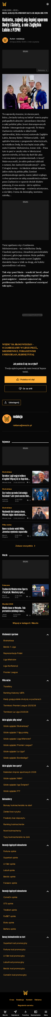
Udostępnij (14, 402)
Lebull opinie (9, 870)
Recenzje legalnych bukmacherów (14, 845)
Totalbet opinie (10, 910)
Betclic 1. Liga (9, 647)
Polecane (6, 585)
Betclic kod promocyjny (14, 968)
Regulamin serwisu (25, 1005)
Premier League (10, 672)
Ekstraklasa (7, 472)
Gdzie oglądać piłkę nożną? (12, 719)
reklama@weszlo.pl (22, 425)
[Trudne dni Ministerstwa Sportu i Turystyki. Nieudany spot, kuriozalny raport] (25, 591)
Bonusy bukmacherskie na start (17, 805)
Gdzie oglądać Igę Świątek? (16, 784)
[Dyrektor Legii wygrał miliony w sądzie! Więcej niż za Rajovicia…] (25, 477)
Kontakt (29, 1000)
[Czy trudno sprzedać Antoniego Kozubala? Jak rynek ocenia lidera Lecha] (25, 495)
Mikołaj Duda (6, 482)
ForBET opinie (9, 916)
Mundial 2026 (7, 604)
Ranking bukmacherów (13, 824)
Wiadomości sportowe (10, 634)
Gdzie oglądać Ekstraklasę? (15, 726)
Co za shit (27, 388)
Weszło (15, 10)
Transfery (7, 686)
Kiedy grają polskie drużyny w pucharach (22, 699)
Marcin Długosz (5, 536)
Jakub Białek (4, 615)
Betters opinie (9, 929)
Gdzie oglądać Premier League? (17, 745)
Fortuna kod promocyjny (14, 949)
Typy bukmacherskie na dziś (16, 837)
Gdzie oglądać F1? (11, 791)
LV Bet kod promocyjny (14, 956)
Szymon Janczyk (5, 500)
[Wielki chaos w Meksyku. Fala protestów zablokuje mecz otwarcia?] (25, 610)
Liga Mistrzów (9, 659)
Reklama (38, 1000)
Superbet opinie (10, 857)
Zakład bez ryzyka (12, 811)
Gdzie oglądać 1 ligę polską (15, 732)
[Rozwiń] (46, 634)
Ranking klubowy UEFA (13, 693)
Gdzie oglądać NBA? (12, 778)
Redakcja (20, 1000)
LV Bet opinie (9, 864)
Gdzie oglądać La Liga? (14, 751)
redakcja (20, 38)
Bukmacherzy (7, 799)
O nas (11, 1000)
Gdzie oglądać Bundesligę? (15, 758)
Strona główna (6, 10)
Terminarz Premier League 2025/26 (19, 705)
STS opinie (8, 903)
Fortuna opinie (9, 851)
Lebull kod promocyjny (13, 962)
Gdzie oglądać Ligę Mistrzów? (17, 739)
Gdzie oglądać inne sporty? (12, 765)
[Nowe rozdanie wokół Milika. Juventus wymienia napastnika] (25, 530)
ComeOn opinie (10, 897)
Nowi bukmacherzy (12, 830)
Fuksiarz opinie (10, 883)
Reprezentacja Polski (12, 653)
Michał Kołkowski (5, 596)
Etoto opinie (8, 922)
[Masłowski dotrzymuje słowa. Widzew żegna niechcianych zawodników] (25, 512)
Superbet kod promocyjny (15, 943)
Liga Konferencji (10, 666)
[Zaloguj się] (47, 4)
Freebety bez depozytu (14, 818)
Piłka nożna (6, 525)
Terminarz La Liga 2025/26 (15, 712)
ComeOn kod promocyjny (15, 975)
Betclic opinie (9, 876)
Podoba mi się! (27, 379)
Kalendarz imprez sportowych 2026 (19, 772)
